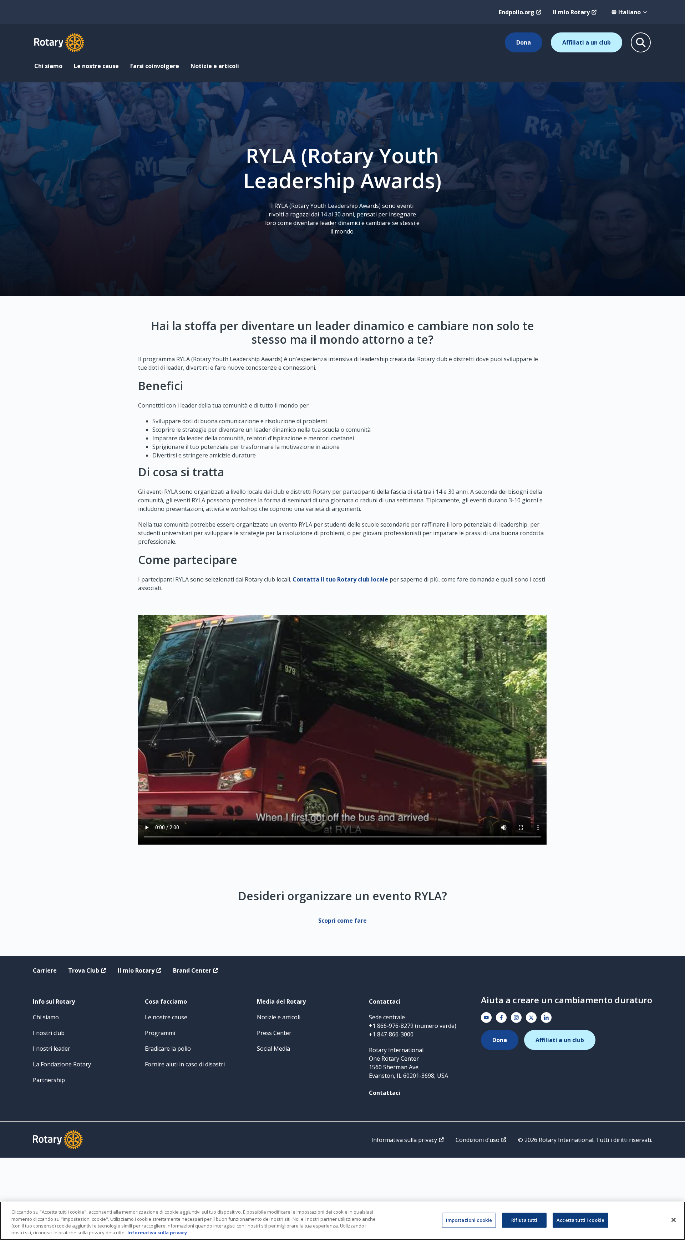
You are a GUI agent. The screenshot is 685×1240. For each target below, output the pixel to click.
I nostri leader (51, 1048)
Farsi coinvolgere (154, 66)
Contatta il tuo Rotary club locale (340, 579)
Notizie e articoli (215, 66)
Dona (523, 42)
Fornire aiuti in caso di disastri (185, 1064)
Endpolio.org (516, 12)
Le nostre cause (96, 66)
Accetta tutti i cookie (580, 1220)
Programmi (160, 1033)
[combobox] (629, 12)
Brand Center (192, 970)
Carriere (45, 970)
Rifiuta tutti (524, 1220)
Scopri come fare (342, 920)
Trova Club (83, 970)
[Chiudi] (673, 1220)
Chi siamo (48, 66)
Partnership (49, 1080)
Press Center (274, 1033)
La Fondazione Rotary (62, 1064)
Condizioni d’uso (477, 1140)
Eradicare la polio (168, 1048)
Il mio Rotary (571, 12)
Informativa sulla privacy (404, 1140)
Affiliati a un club (586, 42)
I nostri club (49, 1033)
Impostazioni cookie (469, 1220)
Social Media (273, 1048)
